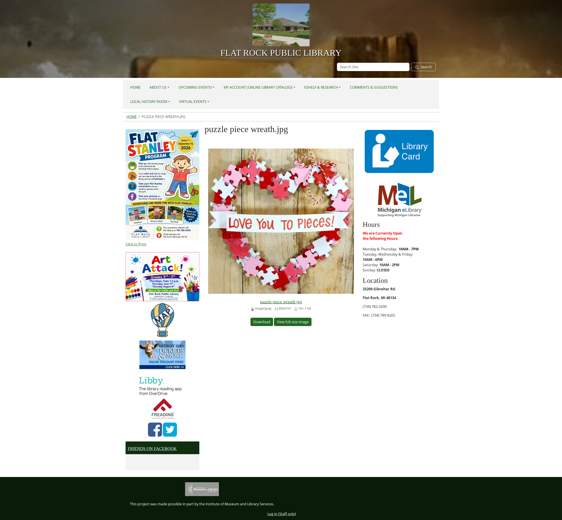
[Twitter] (170, 430)
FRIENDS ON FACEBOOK (152, 448)
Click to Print (136, 244)
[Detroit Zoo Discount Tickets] (162, 355)
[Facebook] (155, 430)
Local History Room (148, 101)
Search (426, 67)
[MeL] (400, 199)
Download (261, 321)
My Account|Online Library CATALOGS (258, 87)
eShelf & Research (321, 87)
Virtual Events (192, 101)
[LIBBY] (161, 385)
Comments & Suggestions (374, 87)
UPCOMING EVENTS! (195, 87)
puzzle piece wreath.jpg (281, 301)
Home (135, 87)
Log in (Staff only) (281, 513)
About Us (158, 87)
